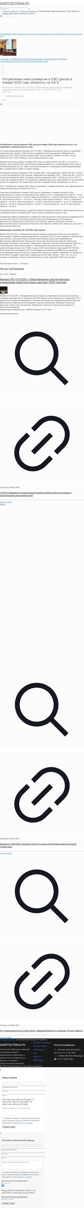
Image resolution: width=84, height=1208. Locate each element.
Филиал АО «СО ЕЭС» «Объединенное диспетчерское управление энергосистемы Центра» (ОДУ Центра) (34, 281)
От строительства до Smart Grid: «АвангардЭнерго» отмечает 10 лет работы (41, 1030)
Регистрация (38, 1049)
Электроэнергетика (28, 11)
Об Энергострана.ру (42, 1042)
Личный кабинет (40, 1046)
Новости (14, 11)
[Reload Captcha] (3, 1185)
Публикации (38, 1060)
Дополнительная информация (14, 1181)
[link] (29, 9)
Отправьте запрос (8, 1039)
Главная (5, 11)
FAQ (35, 1053)
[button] (22, 1186)
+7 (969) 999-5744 (65, 1056)
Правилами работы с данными (22, 1123)
